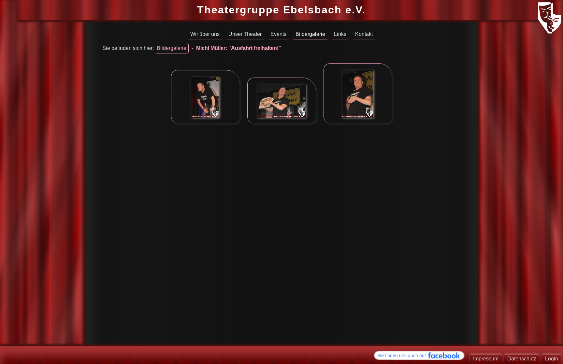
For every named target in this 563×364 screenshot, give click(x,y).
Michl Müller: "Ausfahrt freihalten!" (238, 48)
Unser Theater (245, 34)
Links (340, 34)
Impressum (485, 358)
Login (551, 358)
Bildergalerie (310, 34)
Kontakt (364, 34)
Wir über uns (205, 34)
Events (278, 34)
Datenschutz (521, 358)
